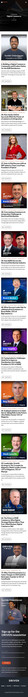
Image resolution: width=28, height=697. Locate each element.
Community (4, 62)
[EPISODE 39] (14, 244)
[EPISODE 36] (14, 97)
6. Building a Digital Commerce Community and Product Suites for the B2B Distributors (13, 66)
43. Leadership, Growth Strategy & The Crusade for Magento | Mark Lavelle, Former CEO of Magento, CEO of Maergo (13, 467)
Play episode (7, 81)
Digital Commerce (12, 62)
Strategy (13, 515)
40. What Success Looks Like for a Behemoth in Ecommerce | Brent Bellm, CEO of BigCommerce (13, 310)
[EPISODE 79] (14, 556)
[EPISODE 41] (14, 341)
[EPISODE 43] (14, 446)
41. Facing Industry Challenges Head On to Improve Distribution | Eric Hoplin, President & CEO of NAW (13, 361)
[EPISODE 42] (14, 394)
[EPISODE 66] (14, 501)
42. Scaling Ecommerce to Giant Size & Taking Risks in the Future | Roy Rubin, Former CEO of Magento (14, 414)
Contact (23, 685)
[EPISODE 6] (14, 47)
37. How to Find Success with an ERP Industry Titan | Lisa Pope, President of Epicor (13, 165)
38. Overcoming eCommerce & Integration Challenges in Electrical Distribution (13, 214)
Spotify (9, 685)
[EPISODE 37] (14, 146)
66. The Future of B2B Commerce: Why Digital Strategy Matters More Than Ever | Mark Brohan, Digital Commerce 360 (12, 522)
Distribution (22, 112)
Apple (3, 685)
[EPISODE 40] (14, 290)
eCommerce (4, 112)
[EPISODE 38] (14, 195)
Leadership (11, 161)
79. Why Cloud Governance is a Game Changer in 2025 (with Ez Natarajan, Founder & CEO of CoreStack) (13, 576)
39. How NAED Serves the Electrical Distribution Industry (13, 262)
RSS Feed (16, 685)
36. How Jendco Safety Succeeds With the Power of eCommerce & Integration (12, 117)
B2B (18, 515)
